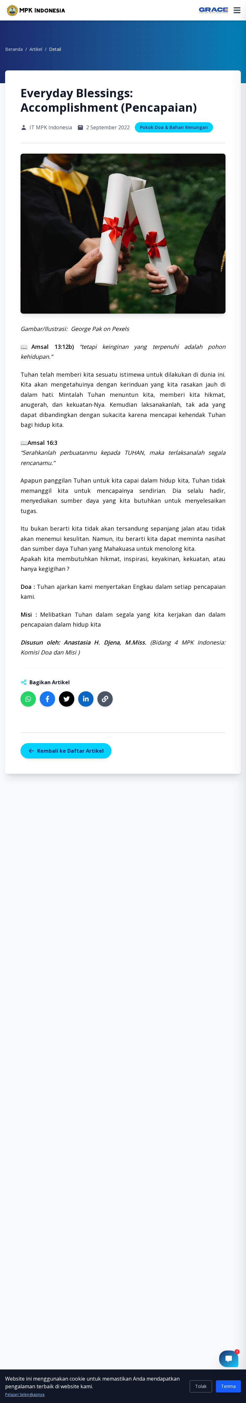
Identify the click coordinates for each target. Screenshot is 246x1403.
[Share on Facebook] (47, 699)
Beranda (14, 49)
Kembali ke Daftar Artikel (70, 750)
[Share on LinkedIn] (86, 699)
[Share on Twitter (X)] (66, 699)
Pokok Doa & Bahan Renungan (174, 127)
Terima (228, 1386)
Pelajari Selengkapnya (25, 1394)
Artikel (35, 49)
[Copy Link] (105, 699)
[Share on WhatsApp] (28, 699)
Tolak (201, 1386)
